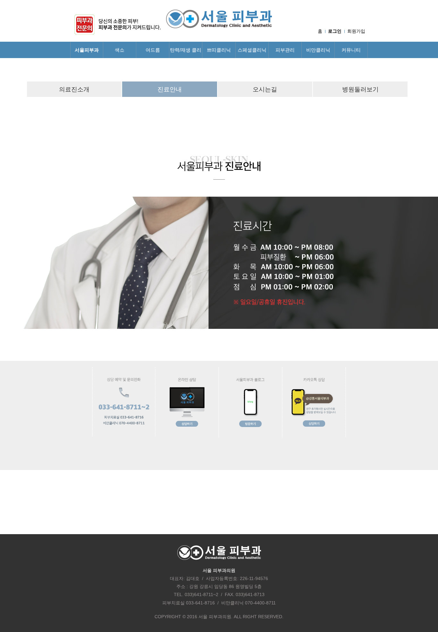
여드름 (153, 50)
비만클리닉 (318, 50)
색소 (119, 50)
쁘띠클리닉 (219, 50)
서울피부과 (87, 50)
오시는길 (265, 89)
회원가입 (356, 31)
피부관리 (285, 50)
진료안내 (169, 89)
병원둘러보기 (360, 89)
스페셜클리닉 (252, 50)
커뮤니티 (351, 50)
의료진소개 (74, 89)
